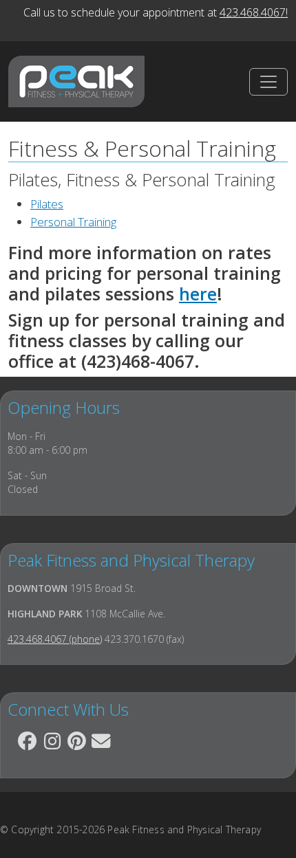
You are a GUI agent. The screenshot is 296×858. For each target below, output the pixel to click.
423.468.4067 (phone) (55, 639)
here (198, 293)
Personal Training (73, 222)
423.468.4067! (254, 12)
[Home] (76, 81)
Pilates (46, 204)
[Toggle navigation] (268, 82)
